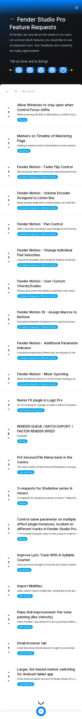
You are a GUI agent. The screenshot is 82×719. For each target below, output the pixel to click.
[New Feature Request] (41, 711)
